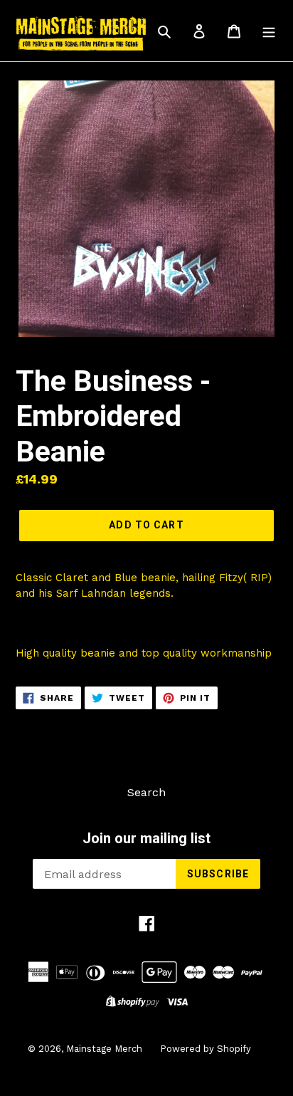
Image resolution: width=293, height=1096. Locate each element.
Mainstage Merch (104, 1048)
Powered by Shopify (205, 1048)
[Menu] (268, 31)
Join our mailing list (146, 838)
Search (146, 792)
